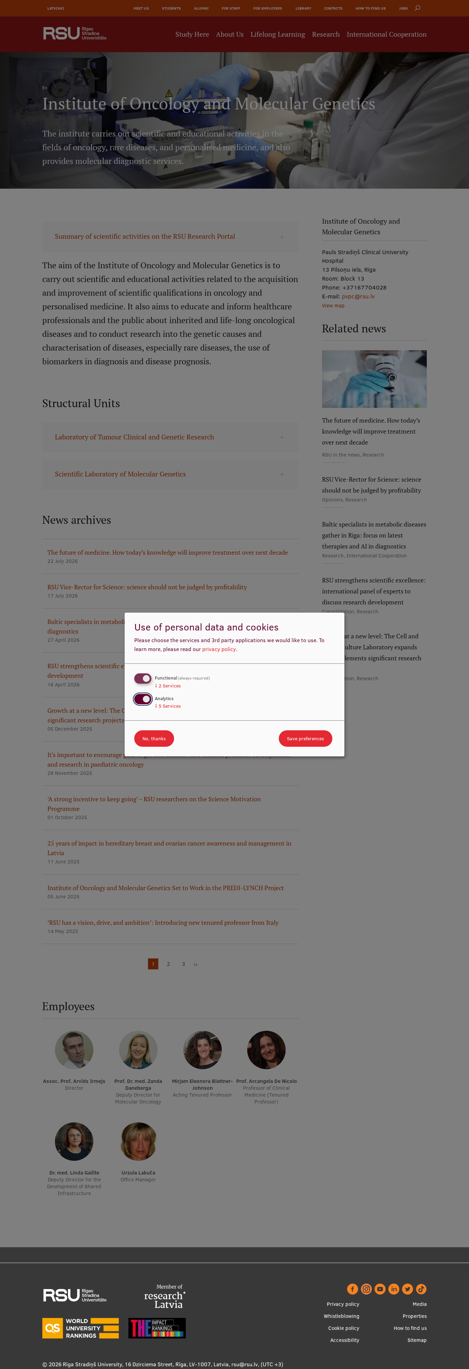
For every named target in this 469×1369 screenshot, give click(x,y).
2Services (168, 685)
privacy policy (219, 649)
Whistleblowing (341, 1316)
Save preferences (305, 738)
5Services (168, 706)
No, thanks (154, 738)
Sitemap (417, 1340)
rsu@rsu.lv (244, 1364)
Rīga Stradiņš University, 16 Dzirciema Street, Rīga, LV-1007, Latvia (146, 1364)
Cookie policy (343, 1328)
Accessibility (344, 1340)
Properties (415, 1316)
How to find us (410, 1328)
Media (420, 1304)
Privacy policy (343, 1304)
